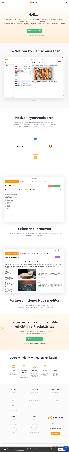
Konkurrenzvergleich (13, 410)
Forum (13, 427)
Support (13, 416)
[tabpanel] (34, 78)
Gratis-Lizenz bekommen (34, 397)
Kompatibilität (55, 389)
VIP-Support (13, 422)
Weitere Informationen (19, 449)
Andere (34, 416)
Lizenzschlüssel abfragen (13, 429)
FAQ (13, 432)
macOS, (36, 35)
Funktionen (13, 389)
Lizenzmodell (34, 395)
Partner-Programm (34, 427)
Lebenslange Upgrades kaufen (34, 402)
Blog (34, 419)
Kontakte (13, 402)
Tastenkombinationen (34, 432)
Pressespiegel (34, 422)
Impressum (34, 424)
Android (44, 35)
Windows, (32, 35)
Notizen (13, 400)
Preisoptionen (34, 389)
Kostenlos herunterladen (34, 30)
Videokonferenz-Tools (56, 397)
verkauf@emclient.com (55, 428)
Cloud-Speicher (55, 395)
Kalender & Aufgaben (13, 397)
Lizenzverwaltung (14, 424)
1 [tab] (33, 100)
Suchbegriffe (34, 435)
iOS (39, 35)
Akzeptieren (61, 449)
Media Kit (34, 429)
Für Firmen (13, 408)
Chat (13, 405)
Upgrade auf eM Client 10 (34, 400)
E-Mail (13, 395)
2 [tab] (35, 100)
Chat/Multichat (55, 400)
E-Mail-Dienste (55, 392)
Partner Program (55, 433)
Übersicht (13, 392)
